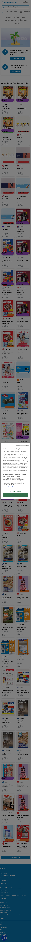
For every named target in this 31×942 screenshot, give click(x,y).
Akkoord (15, 495)
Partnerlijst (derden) (8, 486)
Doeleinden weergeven (15, 491)
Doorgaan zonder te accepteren (22, 445)
